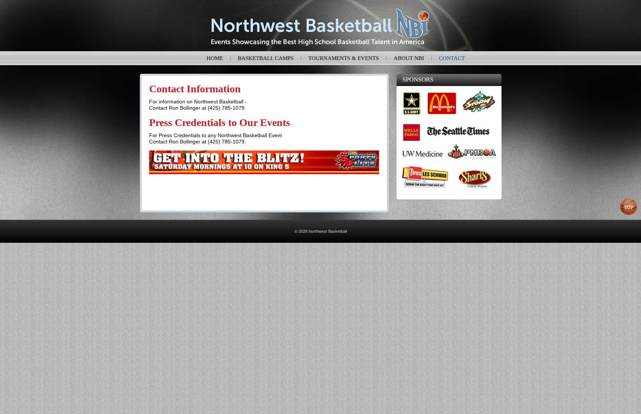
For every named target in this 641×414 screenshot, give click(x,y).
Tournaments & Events (343, 58)
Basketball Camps (265, 58)
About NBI (409, 58)
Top (628, 206)
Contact (452, 58)
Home (215, 58)
